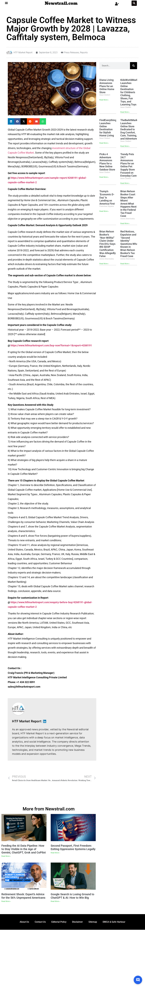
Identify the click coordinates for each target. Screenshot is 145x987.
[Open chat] (138, 980)
